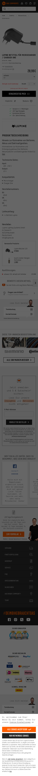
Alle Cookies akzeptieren (17, 729)
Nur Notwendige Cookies (19, 735)
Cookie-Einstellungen (20, 722)
